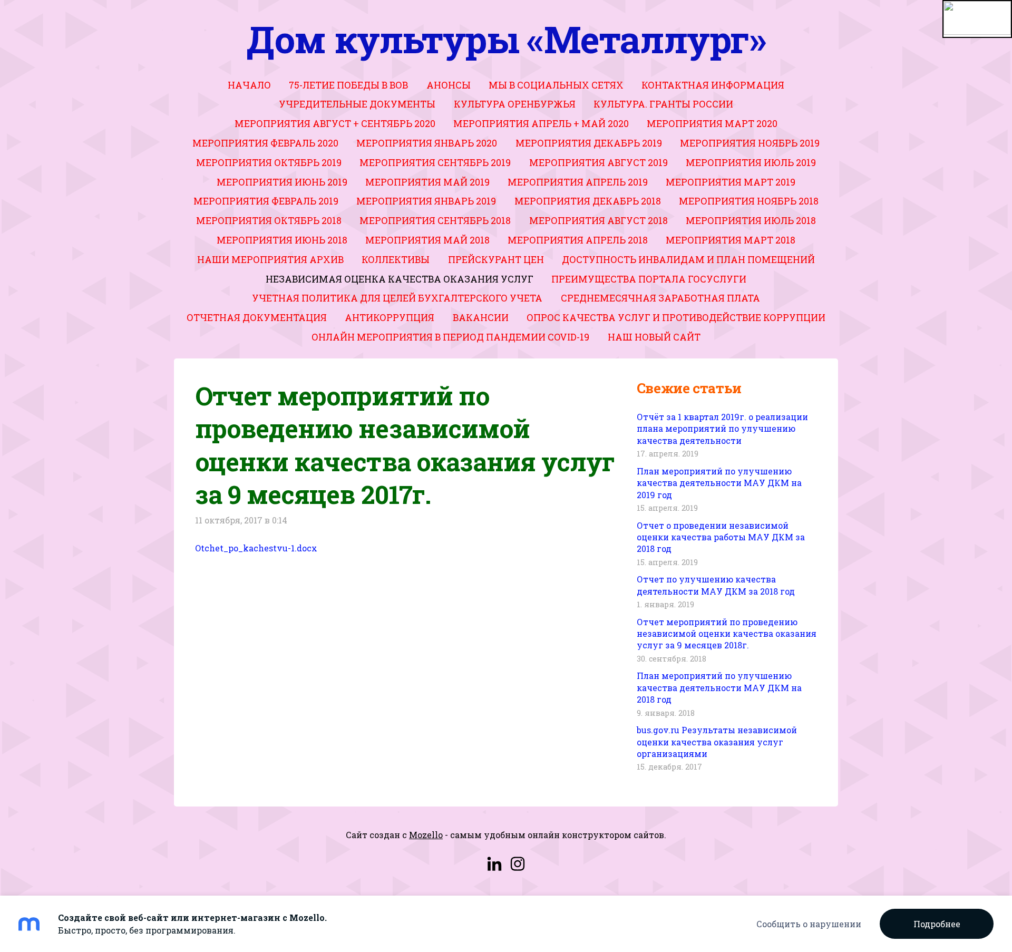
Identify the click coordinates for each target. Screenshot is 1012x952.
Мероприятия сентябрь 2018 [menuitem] (435, 221)
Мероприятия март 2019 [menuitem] (730, 182)
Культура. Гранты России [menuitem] (663, 104)
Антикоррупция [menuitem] (389, 318)
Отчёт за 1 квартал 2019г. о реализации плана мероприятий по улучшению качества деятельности (722, 428)
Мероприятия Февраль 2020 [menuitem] (265, 143)
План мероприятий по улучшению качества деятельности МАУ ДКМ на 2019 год (719, 482)
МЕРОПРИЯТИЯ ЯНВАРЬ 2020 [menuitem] (426, 143)
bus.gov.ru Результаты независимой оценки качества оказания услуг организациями (717, 741)
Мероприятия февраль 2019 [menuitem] (265, 201)
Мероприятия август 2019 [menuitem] (598, 163)
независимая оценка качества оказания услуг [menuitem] (399, 279)
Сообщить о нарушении (808, 923)
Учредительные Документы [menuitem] (357, 104)
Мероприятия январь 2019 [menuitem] (426, 201)
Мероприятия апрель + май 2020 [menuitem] (541, 124)
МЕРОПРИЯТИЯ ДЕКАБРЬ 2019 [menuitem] (588, 143)
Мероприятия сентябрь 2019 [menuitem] (435, 163)
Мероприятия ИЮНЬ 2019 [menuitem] (282, 182)
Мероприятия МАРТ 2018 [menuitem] (730, 240)
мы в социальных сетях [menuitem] (556, 85)
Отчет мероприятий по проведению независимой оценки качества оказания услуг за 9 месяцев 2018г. (726, 633)
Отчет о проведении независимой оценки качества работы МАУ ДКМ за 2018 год (721, 537)
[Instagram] (517, 863)
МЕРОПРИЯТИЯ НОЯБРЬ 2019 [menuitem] (750, 143)
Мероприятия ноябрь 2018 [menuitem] (749, 201)
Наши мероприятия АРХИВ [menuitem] (270, 260)
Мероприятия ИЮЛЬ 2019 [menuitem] (751, 163)
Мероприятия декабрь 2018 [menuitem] (587, 201)
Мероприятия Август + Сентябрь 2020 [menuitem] (335, 124)
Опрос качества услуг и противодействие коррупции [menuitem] (676, 318)
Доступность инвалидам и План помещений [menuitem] (688, 260)
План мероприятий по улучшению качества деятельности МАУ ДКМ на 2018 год (719, 687)
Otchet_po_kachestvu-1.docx (256, 547)
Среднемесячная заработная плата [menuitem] (660, 298)
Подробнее (936, 923)
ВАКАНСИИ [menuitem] (481, 318)
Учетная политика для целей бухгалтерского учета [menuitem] (397, 298)
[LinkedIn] (494, 863)
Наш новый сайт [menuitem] (654, 337)
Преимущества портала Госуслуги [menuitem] (648, 279)
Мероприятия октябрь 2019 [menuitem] (269, 163)
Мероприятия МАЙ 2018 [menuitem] (427, 240)
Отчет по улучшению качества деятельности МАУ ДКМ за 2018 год (716, 585)
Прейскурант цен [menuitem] (496, 260)
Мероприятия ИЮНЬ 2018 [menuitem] (282, 240)
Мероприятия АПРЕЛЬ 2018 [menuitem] (578, 240)
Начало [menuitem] (249, 85)
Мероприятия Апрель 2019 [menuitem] (578, 182)
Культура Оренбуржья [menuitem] (515, 104)
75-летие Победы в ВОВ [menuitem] (348, 85)
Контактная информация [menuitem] (712, 85)
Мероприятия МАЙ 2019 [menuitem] (427, 182)
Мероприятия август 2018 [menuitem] (598, 221)
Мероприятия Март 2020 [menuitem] (712, 124)
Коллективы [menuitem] (396, 260)
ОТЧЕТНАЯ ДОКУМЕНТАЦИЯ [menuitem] (257, 318)
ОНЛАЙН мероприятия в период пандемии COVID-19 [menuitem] (450, 337)
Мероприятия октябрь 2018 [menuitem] (269, 221)
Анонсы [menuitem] (448, 85)
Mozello (426, 834)
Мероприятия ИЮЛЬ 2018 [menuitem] (751, 221)
